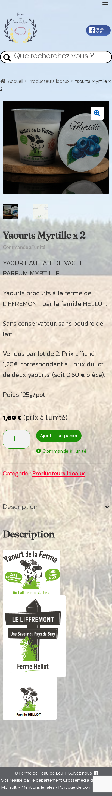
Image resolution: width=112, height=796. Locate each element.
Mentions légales (38, 787)
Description (20, 506)
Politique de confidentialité (84, 787)
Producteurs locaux (48, 81)
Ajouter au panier (59, 435)
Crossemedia (76, 780)
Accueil (15, 81)
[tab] (56, 507)
